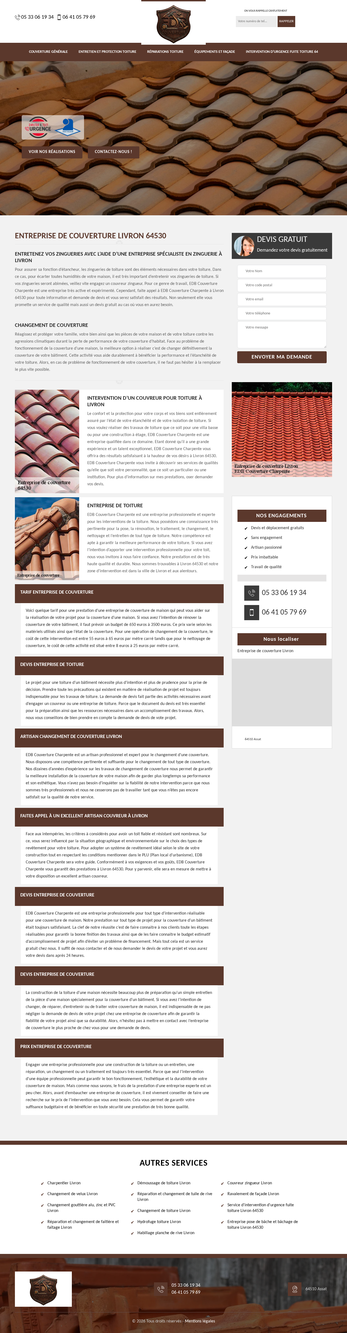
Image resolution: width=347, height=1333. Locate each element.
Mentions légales (200, 1321)
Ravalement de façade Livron (253, 1194)
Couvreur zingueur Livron (249, 1183)
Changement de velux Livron (72, 1194)
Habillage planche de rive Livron (165, 1233)
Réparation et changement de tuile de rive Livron (174, 1197)
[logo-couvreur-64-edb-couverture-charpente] (173, 22)
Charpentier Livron (64, 1183)
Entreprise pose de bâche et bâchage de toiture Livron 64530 (262, 1225)
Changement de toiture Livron (163, 1211)
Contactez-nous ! (113, 152)
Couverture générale (48, 52)
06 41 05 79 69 (79, 17)
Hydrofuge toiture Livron (159, 1222)
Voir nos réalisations (52, 152)
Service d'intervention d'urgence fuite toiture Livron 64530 (260, 1208)
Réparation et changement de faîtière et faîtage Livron (83, 1225)
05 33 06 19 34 (37, 17)
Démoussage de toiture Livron (163, 1183)
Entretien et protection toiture (107, 52)
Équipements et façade (214, 52)
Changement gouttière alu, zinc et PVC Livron (81, 1208)
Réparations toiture (165, 52)
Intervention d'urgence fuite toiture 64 (282, 52)
